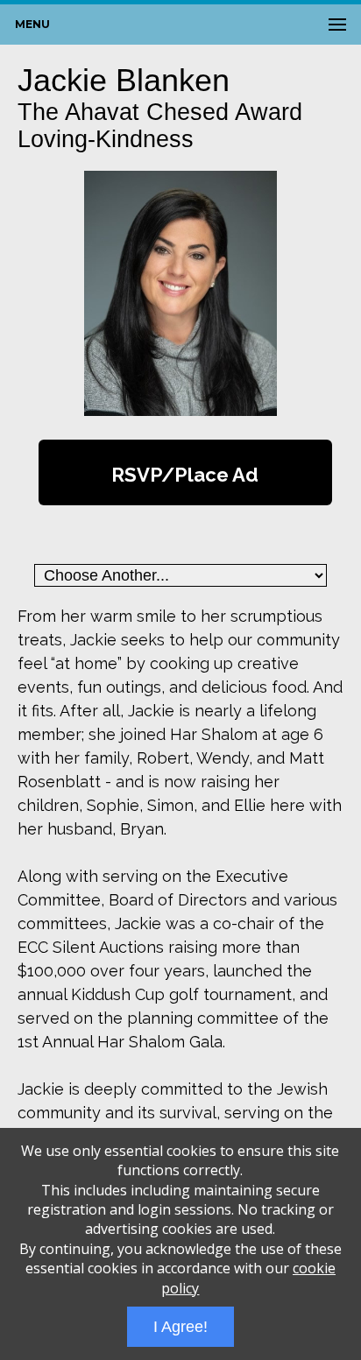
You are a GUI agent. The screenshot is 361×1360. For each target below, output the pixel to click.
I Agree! (180, 1326)
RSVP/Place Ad (184, 474)
